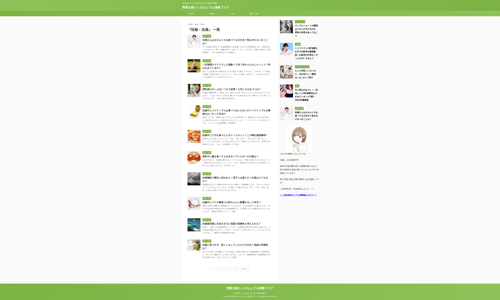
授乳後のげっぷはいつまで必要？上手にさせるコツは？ (231, 89)
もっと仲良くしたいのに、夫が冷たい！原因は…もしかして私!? (305, 74)
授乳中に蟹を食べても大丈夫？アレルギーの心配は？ (230, 156)
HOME (191, 14)
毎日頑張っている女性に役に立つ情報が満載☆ (250, 293)
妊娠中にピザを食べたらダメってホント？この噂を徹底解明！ (235, 135)
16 (237, 269)
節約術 (212, 14)
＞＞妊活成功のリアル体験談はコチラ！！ (298, 195)
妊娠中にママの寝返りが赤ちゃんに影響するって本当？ (231, 202)
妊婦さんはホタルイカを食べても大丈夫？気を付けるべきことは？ (306, 115)
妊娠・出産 (254, 14)
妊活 (233, 14)
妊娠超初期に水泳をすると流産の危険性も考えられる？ (231, 223)
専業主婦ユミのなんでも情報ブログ (205, 7)
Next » (244, 269)
